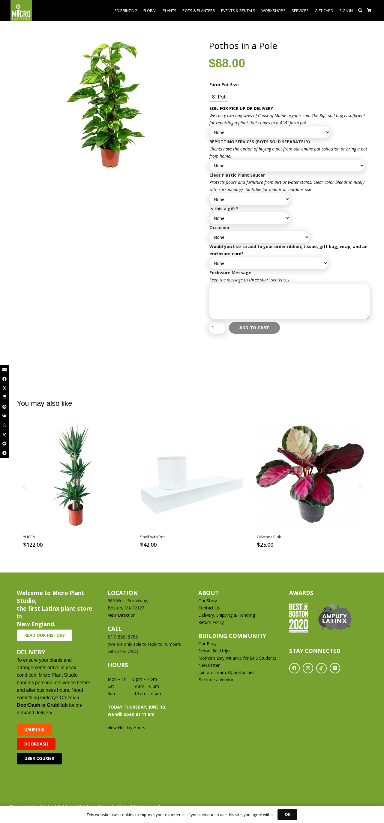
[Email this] (4, 370)
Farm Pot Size (224, 84)
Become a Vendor (215, 679)
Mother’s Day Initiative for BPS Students (237, 658)
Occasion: (219, 227)
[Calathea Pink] (192, 476)
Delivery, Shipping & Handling (227, 615)
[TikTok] (321, 668)
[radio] (219, 96)
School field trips (214, 651)
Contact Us (209, 608)
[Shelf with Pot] (75, 476)
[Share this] (4, 379)
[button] (360, 10)
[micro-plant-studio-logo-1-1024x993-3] (21, 10)
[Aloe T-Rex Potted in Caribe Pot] (309, 476)
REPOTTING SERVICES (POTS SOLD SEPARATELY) (259, 141)
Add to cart (254, 327)
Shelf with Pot (35, 536)
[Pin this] (4, 407)
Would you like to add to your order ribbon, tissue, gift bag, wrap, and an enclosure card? (288, 250)
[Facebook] (294, 668)
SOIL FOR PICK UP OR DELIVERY (241, 108)
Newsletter (209, 665)
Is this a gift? (223, 208)
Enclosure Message (230, 272)
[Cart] (369, 10)
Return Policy (211, 622)
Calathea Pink (152, 536)
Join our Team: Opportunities (226, 672)
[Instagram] (308, 668)
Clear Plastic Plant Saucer (237, 175)
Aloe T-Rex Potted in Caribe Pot (285, 536)
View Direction (122, 615)
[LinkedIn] (335, 668)
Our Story (207, 600)
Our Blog (207, 643)
